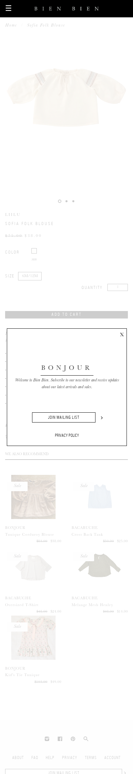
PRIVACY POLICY (67, 435)
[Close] (122, 333)
